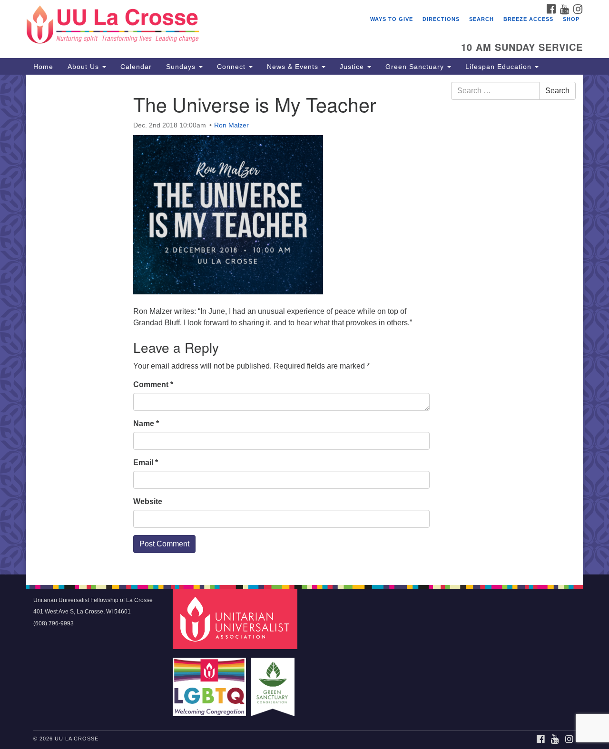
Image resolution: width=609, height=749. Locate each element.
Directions (441, 19)
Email (145, 462)
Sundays (182, 66)
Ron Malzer (231, 125)
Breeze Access (528, 19)
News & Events (294, 66)
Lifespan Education (499, 66)
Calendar (136, 66)
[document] (304, 324)
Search (481, 19)
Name (146, 423)
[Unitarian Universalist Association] (236, 618)
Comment (153, 384)
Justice (353, 66)
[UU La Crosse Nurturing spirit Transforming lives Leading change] (188, 26)
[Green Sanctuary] (274, 682)
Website (147, 501)
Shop (571, 19)
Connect (232, 66)
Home (43, 66)
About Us (84, 66)
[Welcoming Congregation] (211, 682)
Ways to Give (391, 19)
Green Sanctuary (415, 66)
